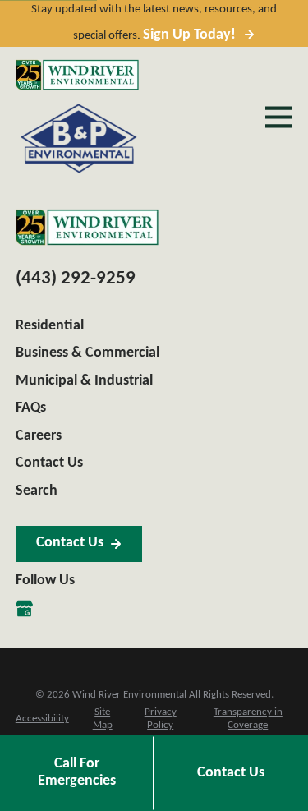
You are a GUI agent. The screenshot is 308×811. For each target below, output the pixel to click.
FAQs (31, 408)
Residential (50, 326)
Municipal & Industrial (84, 381)
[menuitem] (42, 719)
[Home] (77, 75)
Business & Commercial (87, 353)
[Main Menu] (278, 117)
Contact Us (49, 463)
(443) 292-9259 (76, 279)
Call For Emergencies (77, 772)
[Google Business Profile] (24, 608)
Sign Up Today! (189, 35)
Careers (39, 436)
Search (36, 491)
